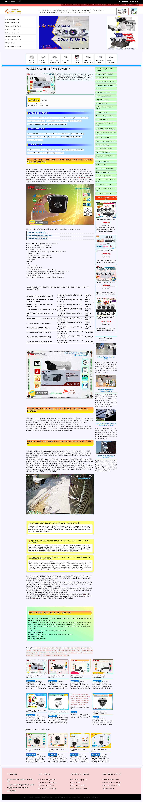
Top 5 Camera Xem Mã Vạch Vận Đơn (38, 118)
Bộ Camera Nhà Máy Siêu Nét (105, 282)
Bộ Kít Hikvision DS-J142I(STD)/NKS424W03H (77, 676)
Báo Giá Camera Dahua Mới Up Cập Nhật (57, 121)
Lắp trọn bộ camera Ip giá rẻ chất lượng (52, 153)
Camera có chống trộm (102, 119)
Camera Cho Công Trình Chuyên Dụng (105, 124)
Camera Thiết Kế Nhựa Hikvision (105, 81)
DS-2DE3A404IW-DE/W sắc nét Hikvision (56, 750)
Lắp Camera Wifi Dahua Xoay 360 (105, 168)
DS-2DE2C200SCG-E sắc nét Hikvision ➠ (99, 750)
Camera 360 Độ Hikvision (102, 89)
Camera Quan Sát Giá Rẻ (89, 5)
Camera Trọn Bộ (76, 5)
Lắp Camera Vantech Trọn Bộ (53, 150)
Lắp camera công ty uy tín (47, 780)
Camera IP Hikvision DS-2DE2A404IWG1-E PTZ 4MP (100, 712)
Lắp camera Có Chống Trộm (79, 788)
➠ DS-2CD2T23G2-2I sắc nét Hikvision (56, 676)
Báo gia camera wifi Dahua (103, 137)
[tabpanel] (71, 32)
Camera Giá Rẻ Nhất (101, 112)
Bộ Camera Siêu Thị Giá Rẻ (74, 653)
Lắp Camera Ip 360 (101, 165)
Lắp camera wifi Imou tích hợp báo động (105, 156)
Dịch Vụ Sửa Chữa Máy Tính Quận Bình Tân (44, 650)
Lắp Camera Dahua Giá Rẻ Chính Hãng (69, 650)
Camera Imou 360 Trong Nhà (104, 176)
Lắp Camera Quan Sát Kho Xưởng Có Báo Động (56, 655)
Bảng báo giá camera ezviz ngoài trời (78, 118)
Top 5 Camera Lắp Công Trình (58, 118)
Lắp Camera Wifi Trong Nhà (103, 152)
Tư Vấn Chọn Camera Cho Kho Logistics (104, 107)
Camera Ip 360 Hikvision (102, 78)
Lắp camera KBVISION (12, 19)
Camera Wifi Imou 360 (77, 134)
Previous (45, 32)
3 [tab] (74, 47)
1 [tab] (69, 47)
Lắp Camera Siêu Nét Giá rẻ (35, 150)
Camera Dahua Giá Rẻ (12, 23)
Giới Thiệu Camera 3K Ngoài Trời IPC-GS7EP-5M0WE (106, 424)
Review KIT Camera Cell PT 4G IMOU (106, 456)
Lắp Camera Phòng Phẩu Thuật (104, 116)
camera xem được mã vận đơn (36, 121)
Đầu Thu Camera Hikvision (103, 96)
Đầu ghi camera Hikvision (13, 40)
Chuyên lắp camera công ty (47, 782)
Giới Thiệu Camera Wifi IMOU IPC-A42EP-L (106, 390)
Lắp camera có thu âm (78, 785)
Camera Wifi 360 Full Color (35, 134)
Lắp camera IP (75, 782)
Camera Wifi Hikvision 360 (35, 140)
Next (98, 32)
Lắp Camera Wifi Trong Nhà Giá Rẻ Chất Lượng (57, 134)
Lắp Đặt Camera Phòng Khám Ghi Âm (106, 317)
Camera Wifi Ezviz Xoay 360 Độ (104, 185)
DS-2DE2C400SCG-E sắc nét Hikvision (77, 750)
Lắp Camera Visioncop (12, 33)
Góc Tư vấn (119, 5)
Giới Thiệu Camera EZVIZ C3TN (106, 358)
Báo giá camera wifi (75, 121)
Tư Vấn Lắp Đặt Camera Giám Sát (105, 5)
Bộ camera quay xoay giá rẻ (105, 251)
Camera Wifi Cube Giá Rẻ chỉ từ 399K (71, 137)
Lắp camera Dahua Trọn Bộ (111, 785)
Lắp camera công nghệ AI (79, 780)
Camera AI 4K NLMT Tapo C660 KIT (58, 712)
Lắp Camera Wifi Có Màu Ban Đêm (37, 137)
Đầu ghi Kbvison (10, 43)
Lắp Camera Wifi (66, 5)
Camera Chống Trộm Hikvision (104, 74)
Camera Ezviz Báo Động (102, 145)
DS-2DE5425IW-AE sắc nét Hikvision (33, 750)
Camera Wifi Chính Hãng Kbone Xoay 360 (106, 189)
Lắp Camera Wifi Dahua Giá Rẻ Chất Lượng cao (106, 133)
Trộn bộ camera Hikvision (111, 780)
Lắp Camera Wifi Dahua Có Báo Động (106, 141)
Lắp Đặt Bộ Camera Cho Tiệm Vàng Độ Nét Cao (52, 653)
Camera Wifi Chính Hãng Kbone (104, 148)
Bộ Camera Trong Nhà (34, 153)
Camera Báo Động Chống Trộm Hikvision (104, 69)
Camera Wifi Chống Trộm (103, 161)
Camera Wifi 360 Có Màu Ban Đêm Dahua (105, 180)
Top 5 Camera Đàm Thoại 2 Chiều (57, 124)
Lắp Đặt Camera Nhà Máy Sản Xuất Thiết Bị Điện (48, 648)
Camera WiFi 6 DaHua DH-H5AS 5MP (80, 707)
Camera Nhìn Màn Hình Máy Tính (105, 128)
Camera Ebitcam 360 (54, 137)
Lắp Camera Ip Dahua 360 (103, 172)
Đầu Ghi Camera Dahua (12, 36)
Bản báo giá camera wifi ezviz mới (37, 124)
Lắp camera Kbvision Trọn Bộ (112, 782)
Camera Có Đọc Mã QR (102, 99)
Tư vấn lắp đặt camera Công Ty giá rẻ (118, 41)
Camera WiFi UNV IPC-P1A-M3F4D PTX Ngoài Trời (36, 710)
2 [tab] (71, 47)
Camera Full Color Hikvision (103, 92)
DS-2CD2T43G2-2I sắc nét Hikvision (48, 69)
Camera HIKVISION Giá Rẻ (13, 26)
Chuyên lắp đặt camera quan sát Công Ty (119, 24)
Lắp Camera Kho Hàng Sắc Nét (106, 219)
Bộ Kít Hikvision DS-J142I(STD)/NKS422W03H (99, 676)
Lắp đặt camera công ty (46, 785)
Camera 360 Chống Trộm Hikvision (105, 85)
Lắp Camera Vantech (11, 29)
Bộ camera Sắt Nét (108, 788)
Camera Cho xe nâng (101, 103)
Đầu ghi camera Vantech (13, 46)
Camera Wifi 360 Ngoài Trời (103, 194)
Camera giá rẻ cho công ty (47, 788)
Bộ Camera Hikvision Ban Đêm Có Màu (72, 150)
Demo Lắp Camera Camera (131, 5)
